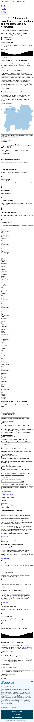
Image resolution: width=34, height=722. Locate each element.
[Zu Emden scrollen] (3, 140)
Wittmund (16, 137)
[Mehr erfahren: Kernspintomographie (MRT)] (1, 164)
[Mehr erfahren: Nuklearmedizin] (1, 196)
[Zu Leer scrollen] (6, 140)
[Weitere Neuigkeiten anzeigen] (4, 493)
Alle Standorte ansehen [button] (6, 103)
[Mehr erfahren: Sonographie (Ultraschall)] (1, 218)
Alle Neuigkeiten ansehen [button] (7, 494)
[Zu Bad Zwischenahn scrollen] (2, 140)
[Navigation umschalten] (1, 4)
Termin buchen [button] (4, 49)
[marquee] (17, 315)
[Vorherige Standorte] (2, 133)
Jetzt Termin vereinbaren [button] (7, 651)
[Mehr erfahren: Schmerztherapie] (1, 228)
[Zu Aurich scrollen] (1, 140)
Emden (16, 135)
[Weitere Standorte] (2, 138)
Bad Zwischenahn (9, 135)
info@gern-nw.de (27, 648)
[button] (3, 5)
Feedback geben (5, 664)
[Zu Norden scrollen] (7, 140)
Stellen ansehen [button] (4, 602)
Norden (30, 135)
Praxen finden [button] (4, 536)
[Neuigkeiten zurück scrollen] (2, 493)
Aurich (2, 135)
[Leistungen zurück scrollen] (2, 230)
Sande (2, 137)
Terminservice (4, 14)
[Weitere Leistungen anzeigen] (4, 230)
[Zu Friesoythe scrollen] (5, 140)
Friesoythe (21, 135)
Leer (26, 135)
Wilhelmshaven (8, 137)
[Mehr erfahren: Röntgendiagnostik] (1, 207)
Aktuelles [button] (3, 8)
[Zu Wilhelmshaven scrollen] (10, 140)
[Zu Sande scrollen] (8, 140)
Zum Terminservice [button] (5, 558)
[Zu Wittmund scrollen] (11, 140)
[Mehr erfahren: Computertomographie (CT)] (1, 175)
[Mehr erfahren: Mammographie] (1, 185)
